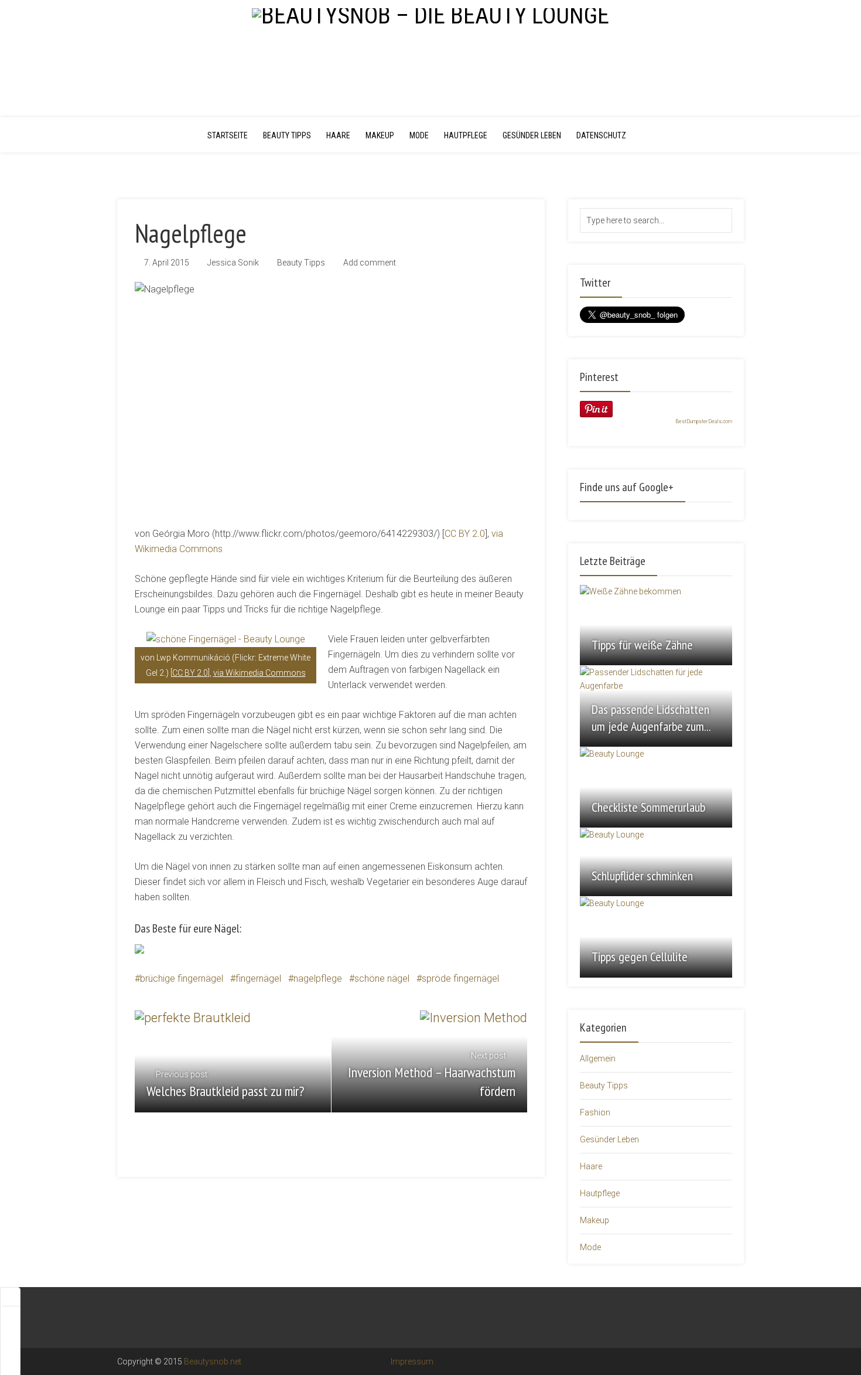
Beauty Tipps (287, 135)
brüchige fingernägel (181, 978)
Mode (419, 135)
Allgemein (598, 1058)
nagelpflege (317, 978)
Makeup (379, 135)
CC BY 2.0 (465, 533)
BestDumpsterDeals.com (703, 421)
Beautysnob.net (212, 1361)
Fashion (595, 1112)
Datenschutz (601, 135)
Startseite (227, 135)
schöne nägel (381, 978)
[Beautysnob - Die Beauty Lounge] (430, 14)
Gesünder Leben (532, 135)
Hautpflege (465, 135)
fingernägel (258, 978)
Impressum (411, 1361)
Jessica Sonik (233, 262)
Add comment (369, 262)
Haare (338, 135)
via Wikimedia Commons (259, 673)
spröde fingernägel (460, 978)
